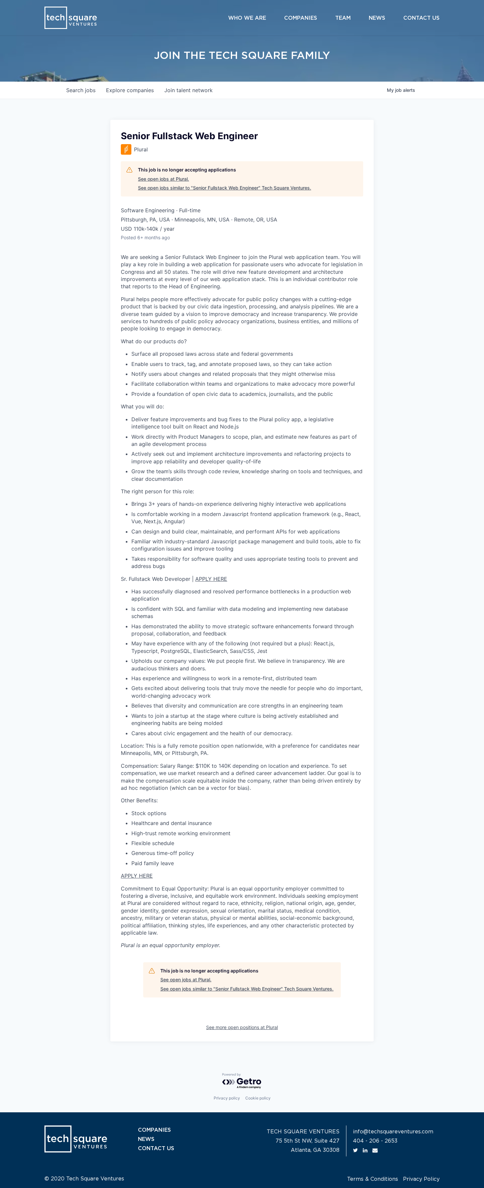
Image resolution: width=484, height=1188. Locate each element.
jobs (80, 90)
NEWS (146, 1139)
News (377, 18)
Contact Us (421, 18)
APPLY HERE (211, 579)
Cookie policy (258, 1098)
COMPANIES (154, 1130)
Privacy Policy (421, 1179)
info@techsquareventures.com (393, 1131)
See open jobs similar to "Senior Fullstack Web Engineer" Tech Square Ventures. (224, 188)
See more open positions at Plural (242, 1027)
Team (343, 18)
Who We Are (247, 18)
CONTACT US (156, 1148)
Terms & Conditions (372, 1179)
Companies (300, 18)
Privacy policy (227, 1098)
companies (130, 90)
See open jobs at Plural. (163, 179)
